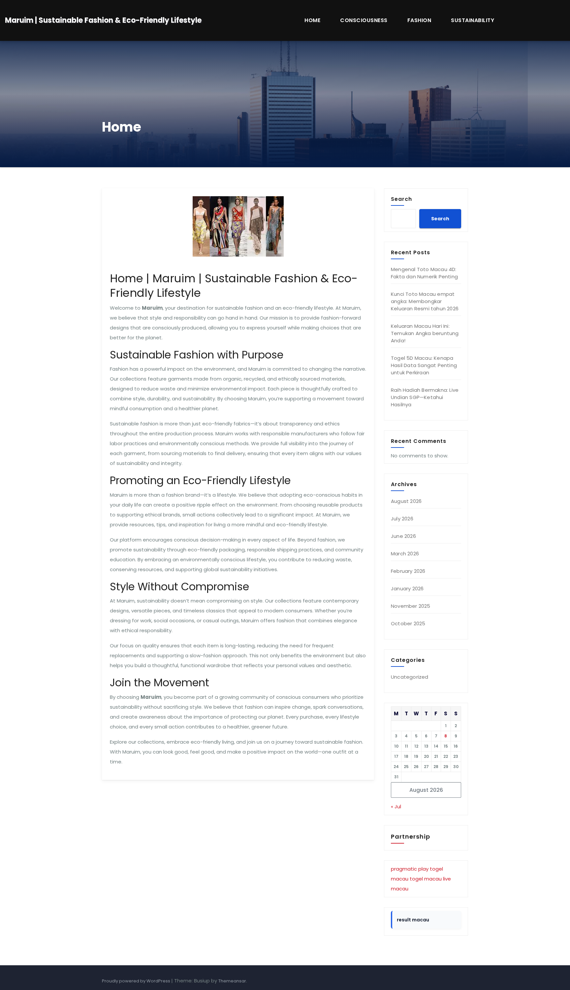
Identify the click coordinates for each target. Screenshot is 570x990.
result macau (413, 919)
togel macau (426, 878)
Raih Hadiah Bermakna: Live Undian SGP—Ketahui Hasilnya (425, 397)
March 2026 (405, 553)
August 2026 (406, 501)
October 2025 (408, 623)
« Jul (396, 806)
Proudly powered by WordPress (136, 981)
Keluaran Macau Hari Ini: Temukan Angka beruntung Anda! (425, 333)
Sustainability (472, 20)
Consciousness (364, 20)
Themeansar (232, 981)
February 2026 (408, 571)
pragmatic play (409, 868)
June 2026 (403, 536)
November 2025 (410, 606)
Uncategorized (409, 676)
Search (401, 198)
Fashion (419, 20)
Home (312, 20)
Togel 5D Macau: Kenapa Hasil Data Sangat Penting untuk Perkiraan (424, 365)
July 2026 (402, 518)
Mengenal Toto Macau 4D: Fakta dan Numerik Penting (424, 273)
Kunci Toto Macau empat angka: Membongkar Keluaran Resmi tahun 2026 (425, 301)
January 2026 (407, 588)
